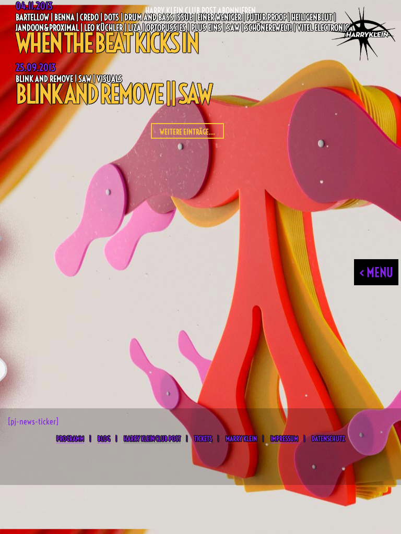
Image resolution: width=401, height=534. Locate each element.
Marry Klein (241, 438)
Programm (70, 438)
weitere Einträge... (187, 132)
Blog (104, 438)
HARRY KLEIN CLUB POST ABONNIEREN (200, 10)
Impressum (284, 438)
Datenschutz (328, 438)
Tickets (203, 438)
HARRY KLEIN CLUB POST (152, 438)
